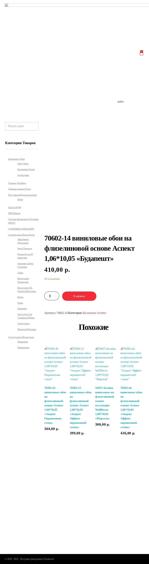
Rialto (20, 199)
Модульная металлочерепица (22, 195)
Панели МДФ (14, 207)
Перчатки (22, 308)
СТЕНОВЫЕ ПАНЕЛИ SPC (21, 228)
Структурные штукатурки (21, 337)
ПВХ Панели (14, 213)
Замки (20, 273)
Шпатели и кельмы (26, 329)
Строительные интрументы (21, 234)
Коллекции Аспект (94, 312)
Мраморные (23, 347)
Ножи (20, 303)
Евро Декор (22, 163)
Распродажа (23, 175)
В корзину (79, 296)
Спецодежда (23, 323)
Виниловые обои (16, 159)
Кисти (20, 297)
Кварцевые (22, 342)
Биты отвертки (24, 248)
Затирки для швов (17, 183)
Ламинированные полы (19, 189)
